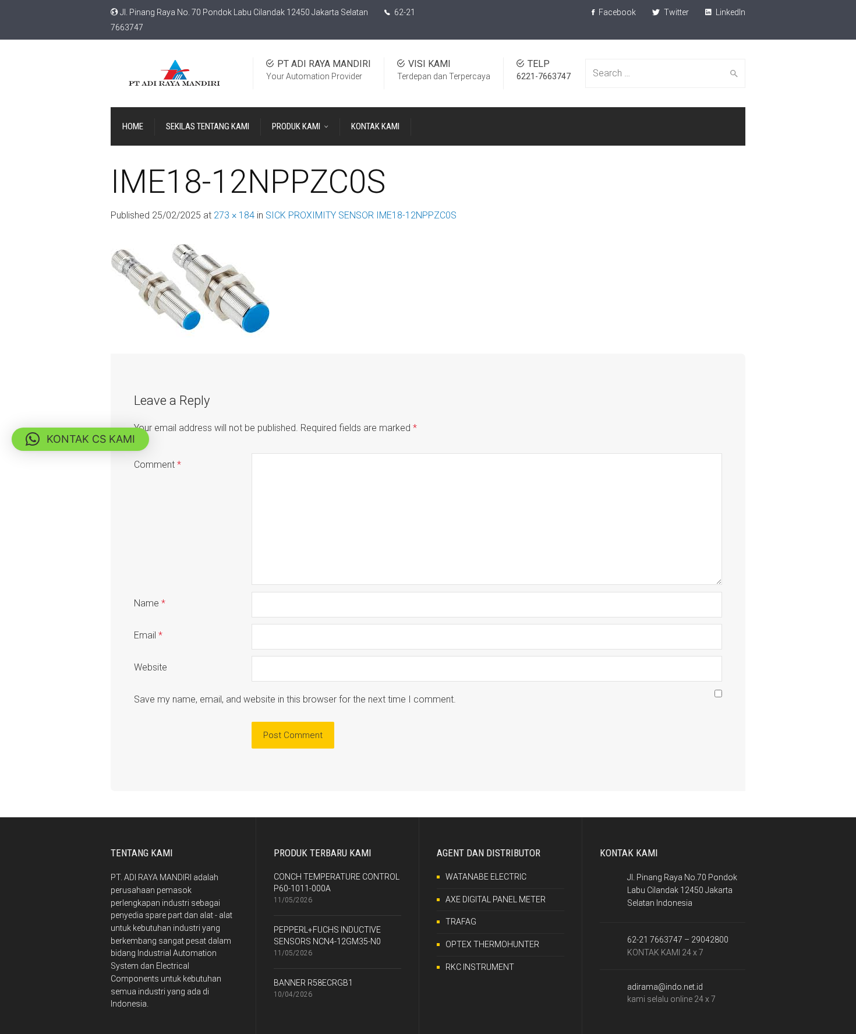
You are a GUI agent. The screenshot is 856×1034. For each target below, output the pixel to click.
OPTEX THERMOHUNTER (492, 944)
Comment (157, 464)
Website (150, 667)
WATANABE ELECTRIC (485, 876)
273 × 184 (234, 215)
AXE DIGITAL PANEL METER (495, 899)
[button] (80, 439)
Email (148, 635)
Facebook (616, 12)
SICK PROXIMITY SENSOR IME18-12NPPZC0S (361, 215)
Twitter (675, 12)
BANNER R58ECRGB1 (313, 982)
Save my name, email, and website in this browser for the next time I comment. (295, 699)
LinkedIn (729, 12)
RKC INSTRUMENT (479, 967)
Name (149, 603)
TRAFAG (460, 921)
